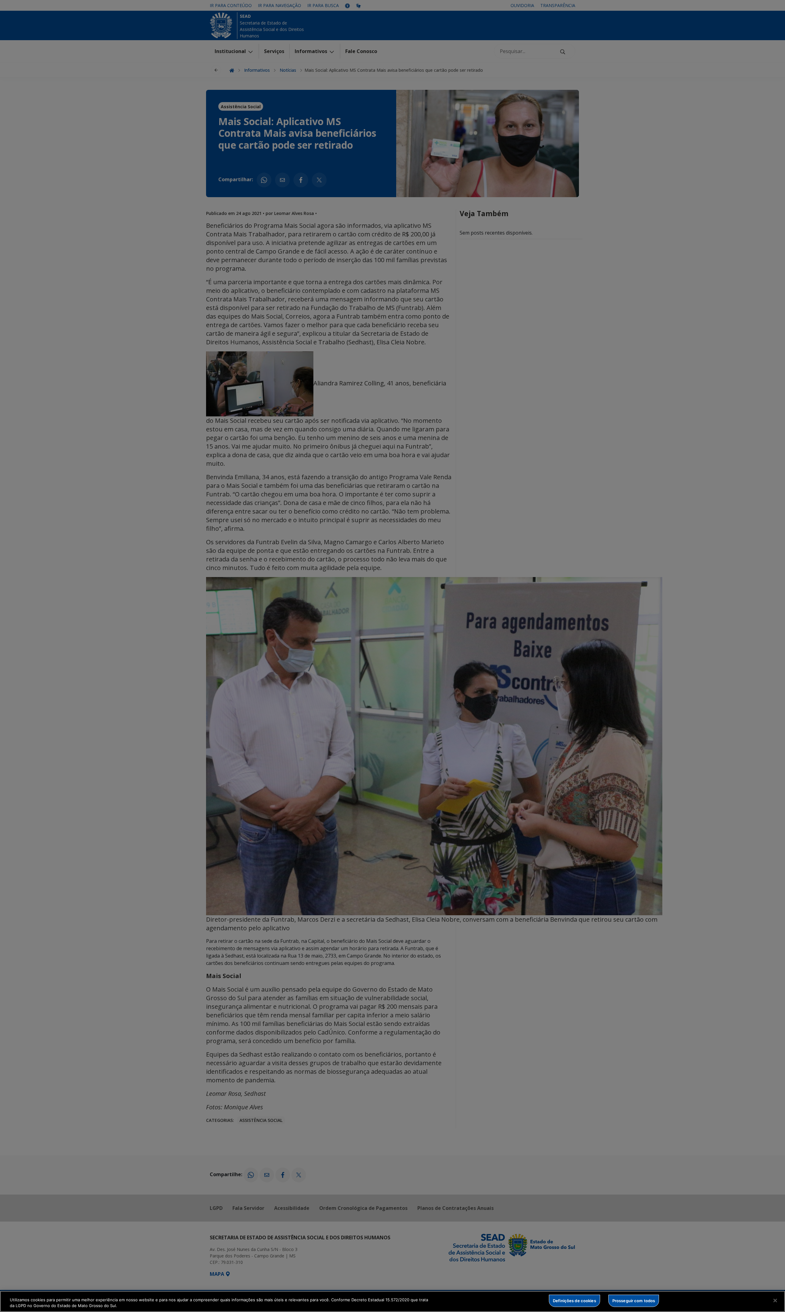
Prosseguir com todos (633, 1300)
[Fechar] (775, 1300)
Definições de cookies (574, 1300)
